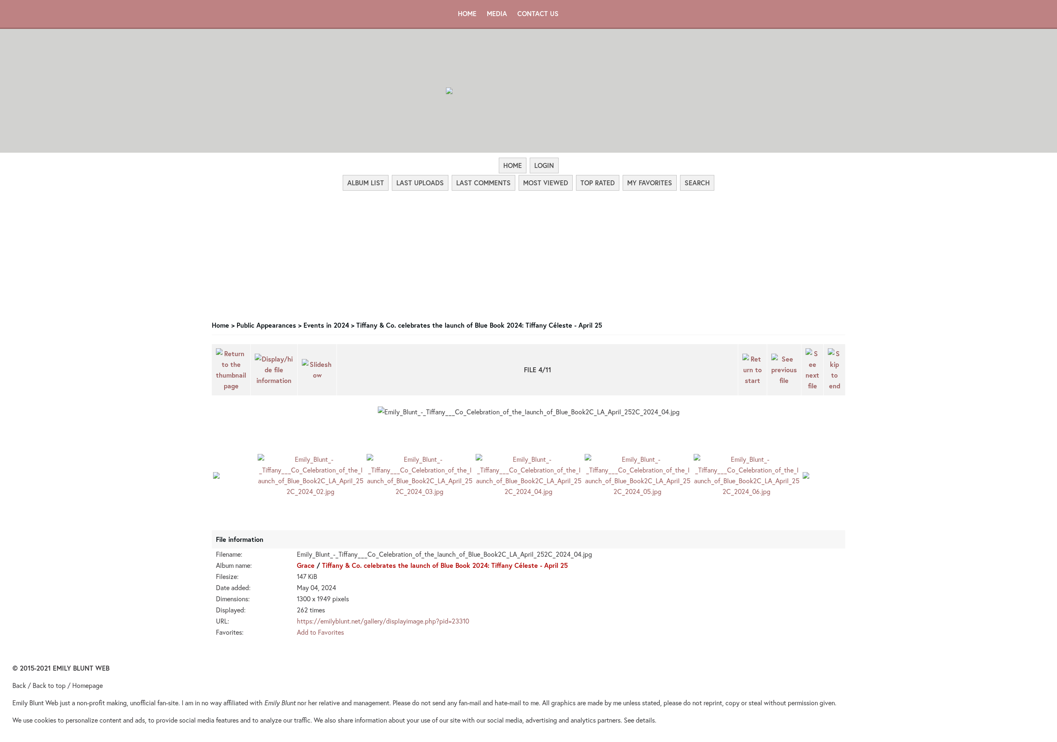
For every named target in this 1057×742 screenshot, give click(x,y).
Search (697, 182)
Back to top (49, 685)
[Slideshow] (317, 370)
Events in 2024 (326, 325)
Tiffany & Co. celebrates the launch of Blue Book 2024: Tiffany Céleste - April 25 (479, 325)
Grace (306, 565)
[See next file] (812, 369)
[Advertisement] (528, 253)
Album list (365, 182)
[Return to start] (752, 370)
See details (639, 720)
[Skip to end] (834, 369)
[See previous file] (784, 370)
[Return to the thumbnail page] (231, 369)
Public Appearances (266, 325)
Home (467, 13)
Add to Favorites (320, 632)
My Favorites (649, 182)
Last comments (483, 182)
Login (544, 165)
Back (19, 685)
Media (497, 13)
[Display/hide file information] (274, 370)
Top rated (598, 182)
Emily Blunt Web (35, 702)
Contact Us (538, 13)
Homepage (87, 685)
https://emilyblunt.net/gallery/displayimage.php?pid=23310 (383, 621)
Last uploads (420, 182)
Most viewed (545, 182)
